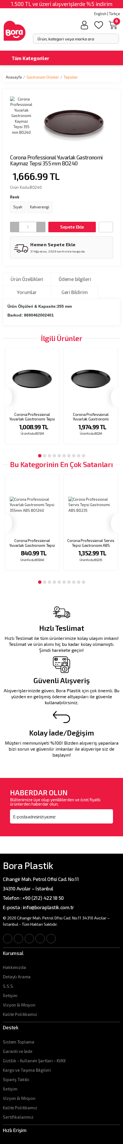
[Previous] (7, 397)
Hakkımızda (14, 967)
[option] (32, 399)
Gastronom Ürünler (43, 77)
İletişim (10, 995)
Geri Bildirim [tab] (74, 292)
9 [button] (78, 456)
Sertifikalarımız (18, 1117)
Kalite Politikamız (20, 1014)
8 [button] (74, 456)
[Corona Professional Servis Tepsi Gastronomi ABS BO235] (91, 504)
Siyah (17, 207)
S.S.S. (8, 986)
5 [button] (59, 456)
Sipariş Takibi (16, 1079)
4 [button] (54, 456)
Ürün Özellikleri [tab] (27, 279)
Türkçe (114, 13)
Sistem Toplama (18, 1041)
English (100, 13)
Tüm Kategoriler (30, 58)
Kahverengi (39, 207)
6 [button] (64, 456)
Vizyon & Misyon (19, 1004)
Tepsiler (71, 77)
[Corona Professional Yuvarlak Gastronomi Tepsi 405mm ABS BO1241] (32, 378)
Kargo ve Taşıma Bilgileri (27, 1070)
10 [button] (83, 456)
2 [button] (44, 456)
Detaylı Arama (17, 976)
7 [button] (69, 456)
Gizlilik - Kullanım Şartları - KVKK (34, 1060)
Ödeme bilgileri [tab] (75, 279)
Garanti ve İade (17, 1051)
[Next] (115, 397)
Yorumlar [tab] (27, 292)
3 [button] (49, 456)
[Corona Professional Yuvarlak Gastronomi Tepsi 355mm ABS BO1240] (32, 504)
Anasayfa (14, 77)
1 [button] (39, 456)
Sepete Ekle (72, 226)
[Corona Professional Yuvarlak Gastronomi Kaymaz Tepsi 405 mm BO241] (91, 378)
